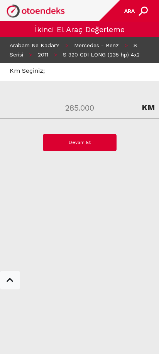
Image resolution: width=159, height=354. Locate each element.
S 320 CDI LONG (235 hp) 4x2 (101, 54)
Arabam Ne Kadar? (34, 45)
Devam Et (80, 142)
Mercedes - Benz (96, 45)
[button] (10, 280)
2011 (43, 54)
